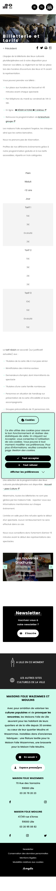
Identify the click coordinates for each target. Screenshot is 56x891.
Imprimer (46, 47)
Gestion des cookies (23, 450)
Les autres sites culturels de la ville (31, 680)
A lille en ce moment (30, 662)
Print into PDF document (50, 47)
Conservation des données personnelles (28, 854)
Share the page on (37, 47)
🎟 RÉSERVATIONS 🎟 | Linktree (29, 110)
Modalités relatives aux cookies (28, 862)
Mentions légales (28, 858)
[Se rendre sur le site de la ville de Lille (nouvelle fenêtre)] (49, 7)
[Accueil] (7, 8)
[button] (42, 7)
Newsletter (28, 849)
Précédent (11, 48)
